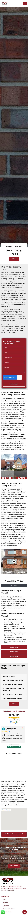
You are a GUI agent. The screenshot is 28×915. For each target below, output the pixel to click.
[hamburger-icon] (25, 3)
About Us (5, 902)
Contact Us (6, 905)
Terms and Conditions (9, 909)
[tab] (14, 585)
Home (4, 899)
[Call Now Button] (24, 912)
